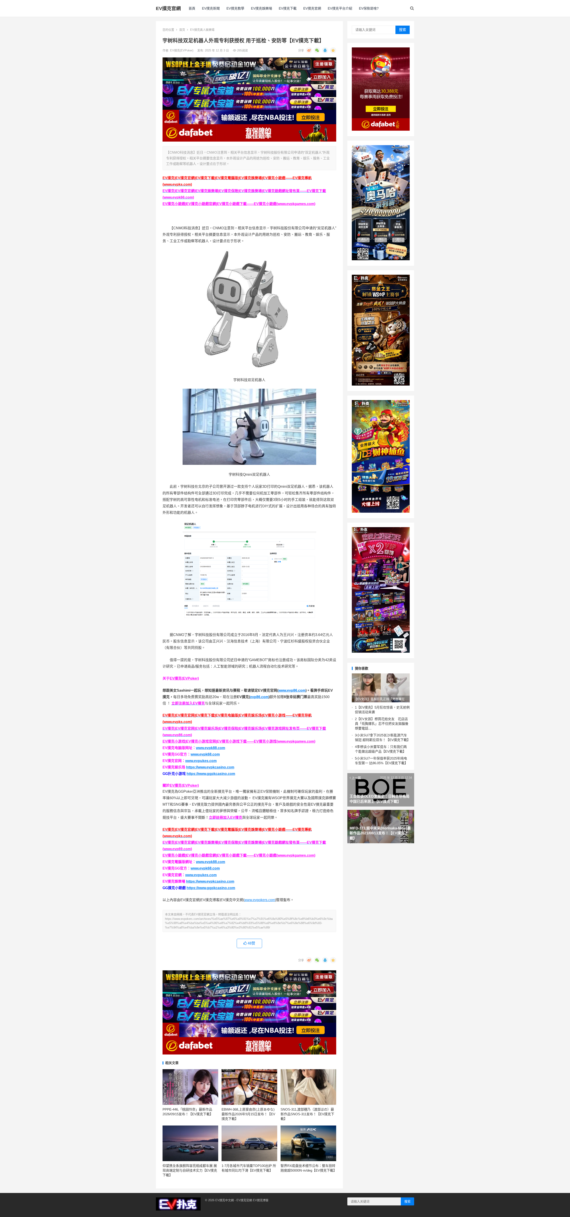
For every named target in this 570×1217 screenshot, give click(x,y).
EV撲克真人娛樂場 (202, 29)
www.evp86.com (291, 690)
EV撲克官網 (168, 8)
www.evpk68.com (205, 754)
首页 (182, 29)
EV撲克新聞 (211, 8)
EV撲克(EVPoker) (182, 50)
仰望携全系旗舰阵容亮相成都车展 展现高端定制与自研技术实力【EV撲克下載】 (190, 1170)
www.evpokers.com (259, 900)
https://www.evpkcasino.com (210, 767)
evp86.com (259, 697)
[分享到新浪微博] (309, 50)
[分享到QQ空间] (333, 50)
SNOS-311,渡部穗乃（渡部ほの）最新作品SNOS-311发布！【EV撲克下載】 (307, 1114)
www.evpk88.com (210, 748)
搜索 (402, 30)
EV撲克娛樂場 (261, 8)
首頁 (192, 8)
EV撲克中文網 (224, 1200)
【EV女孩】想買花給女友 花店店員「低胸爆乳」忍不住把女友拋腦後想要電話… (381, 723)
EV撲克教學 (235, 8)
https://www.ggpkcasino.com (211, 774)
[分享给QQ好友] (325, 50)
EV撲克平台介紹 (340, 8)
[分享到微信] (317, 50)
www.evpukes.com (201, 761)
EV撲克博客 (261, 1200)
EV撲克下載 (288, 8)
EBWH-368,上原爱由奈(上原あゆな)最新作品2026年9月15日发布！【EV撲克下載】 (248, 1114)
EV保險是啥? (369, 8)
